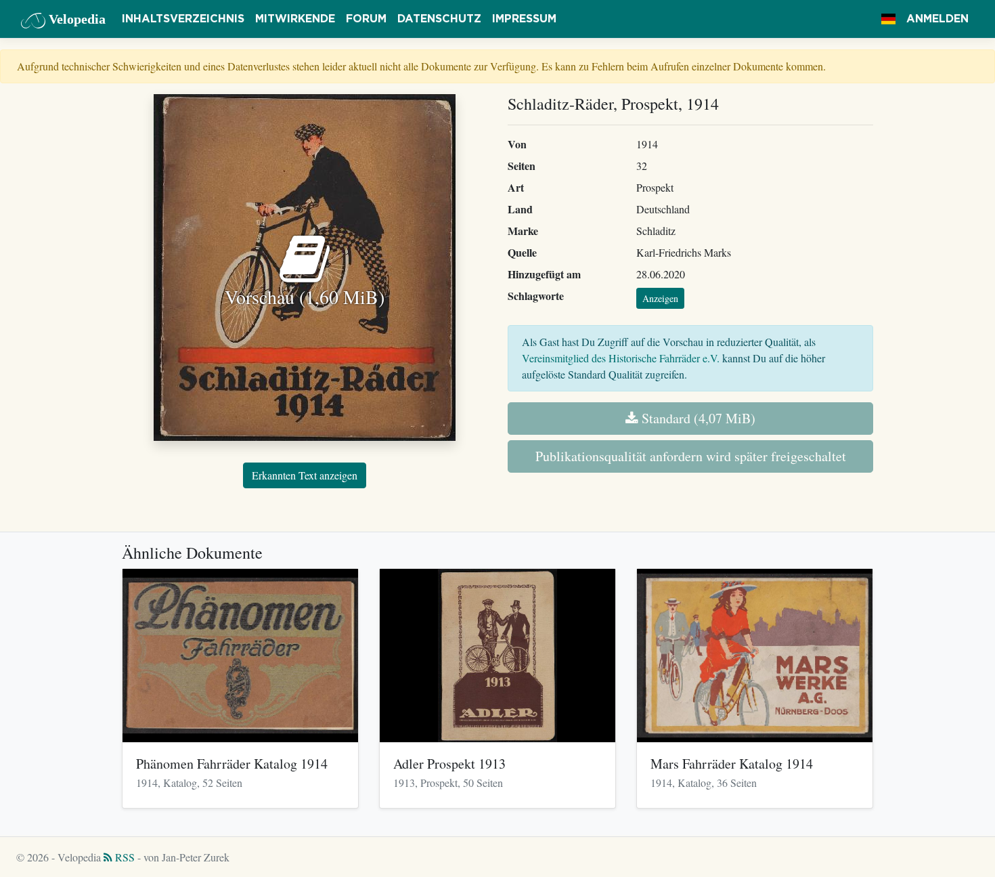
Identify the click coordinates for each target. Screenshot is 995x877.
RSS (123, 857)
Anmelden (937, 19)
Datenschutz (439, 19)
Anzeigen (660, 298)
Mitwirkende (295, 19)
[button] (888, 19)
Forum (366, 19)
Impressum (524, 19)
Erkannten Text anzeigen (304, 475)
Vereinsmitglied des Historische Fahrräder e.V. (621, 358)
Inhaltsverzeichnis (183, 19)
